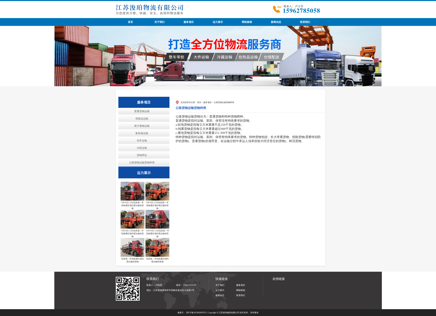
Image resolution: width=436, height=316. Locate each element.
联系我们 (305, 22)
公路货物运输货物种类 (142, 162)
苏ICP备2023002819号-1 (196, 312)
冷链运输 (142, 148)
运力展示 (218, 22)
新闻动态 (276, 22)
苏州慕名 (254, 312)
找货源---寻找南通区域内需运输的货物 (132, 260)
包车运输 (142, 140)
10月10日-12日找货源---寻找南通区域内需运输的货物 (157, 233)
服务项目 (189, 22)
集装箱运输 (141, 133)
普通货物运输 (142, 111)
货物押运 (142, 155)
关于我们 (159, 22)
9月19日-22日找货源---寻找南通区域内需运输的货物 (132, 205)
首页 (130, 22)
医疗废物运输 (142, 126)
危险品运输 (141, 118)
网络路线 (247, 22)
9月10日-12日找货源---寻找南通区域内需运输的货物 (132, 233)
